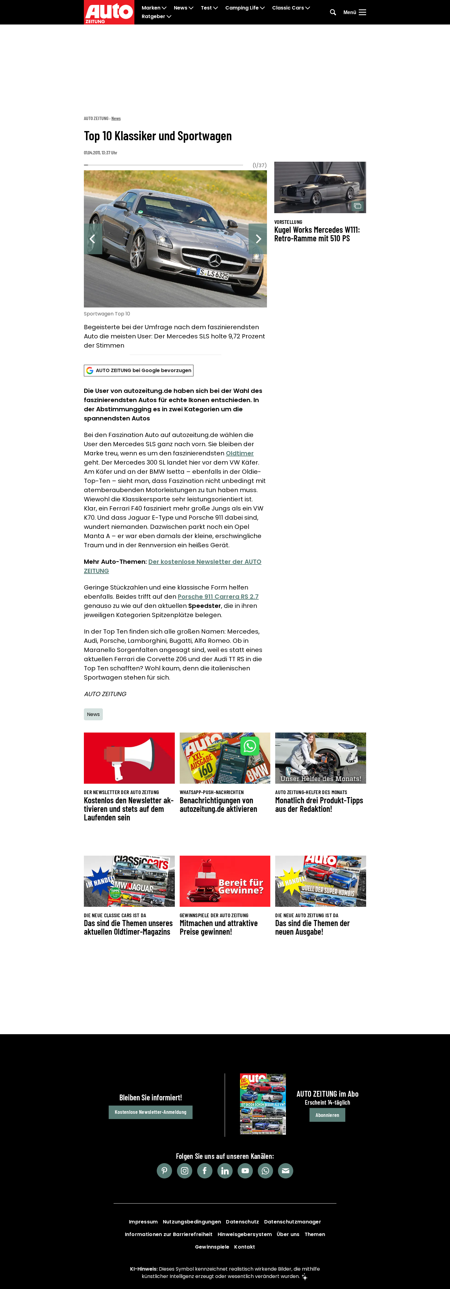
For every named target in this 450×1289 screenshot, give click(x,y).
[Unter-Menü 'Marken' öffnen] (164, 8)
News (180, 8)
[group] (175, 261)
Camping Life (242, 8)
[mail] (285, 1170)
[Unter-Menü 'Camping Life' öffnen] (262, 8)
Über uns (288, 1234)
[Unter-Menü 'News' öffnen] (191, 8)
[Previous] (93, 239)
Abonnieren (327, 1114)
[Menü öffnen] (362, 12)
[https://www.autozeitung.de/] (109, 12)
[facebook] (204, 1170)
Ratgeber (153, 16)
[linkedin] (225, 1170)
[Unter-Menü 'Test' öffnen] (215, 8)
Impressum (143, 1221)
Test (206, 8)
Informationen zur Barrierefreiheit (169, 1234)
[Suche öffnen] (333, 12)
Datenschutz (242, 1221)
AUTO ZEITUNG (96, 118)
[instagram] (184, 1170)
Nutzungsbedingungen (192, 1221)
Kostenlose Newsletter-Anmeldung (150, 1111)
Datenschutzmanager (292, 1221)
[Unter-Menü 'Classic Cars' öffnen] (307, 8)
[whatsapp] (265, 1170)
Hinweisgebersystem (245, 1234)
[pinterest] (164, 1170)
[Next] (258, 239)
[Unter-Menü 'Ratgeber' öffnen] (169, 16)
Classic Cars (288, 8)
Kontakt (244, 1246)
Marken (151, 8)
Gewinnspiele (212, 1246)
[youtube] (245, 1170)
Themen (315, 1234)
